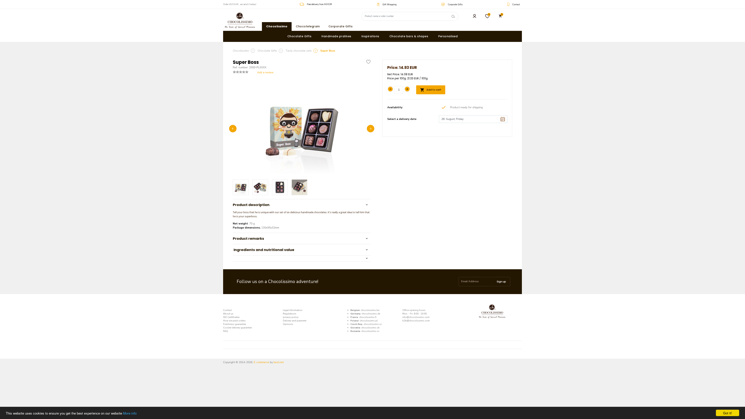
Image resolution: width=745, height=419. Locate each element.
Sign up (501, 281)
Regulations (289, 313)
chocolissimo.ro (370, 331)
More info (130, 413)
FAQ (225, 331)
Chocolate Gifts (299, 36)
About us (228, 313)
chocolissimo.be (370, 310)
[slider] (240, 72)
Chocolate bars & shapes (408, 36)
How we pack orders (234, 320)
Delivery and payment (294, 320)
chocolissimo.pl (369, 320)
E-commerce (261, 362)
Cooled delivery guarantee (237, 327)
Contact (227, 310)
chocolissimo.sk (370, 327)
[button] (302, 258)
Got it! (727, 412)
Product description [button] (251, 204)
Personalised (448, 36)
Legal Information (292, 310)
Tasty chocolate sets (299, 51)
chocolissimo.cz (373, 324)
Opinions (288, 324)
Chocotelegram (308, 26)
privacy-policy (290, 317)
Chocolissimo (276, 26)
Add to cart (433, 90)
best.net (279, 362)
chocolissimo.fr (368, 317)
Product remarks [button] (248, 238)
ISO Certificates (231, 317)
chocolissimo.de (371, 313)
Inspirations (370, 36)
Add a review (265, 72)
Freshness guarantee (234, 324)
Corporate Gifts (340, 26)
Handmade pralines (336, 36)
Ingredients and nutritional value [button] (263, 249)
